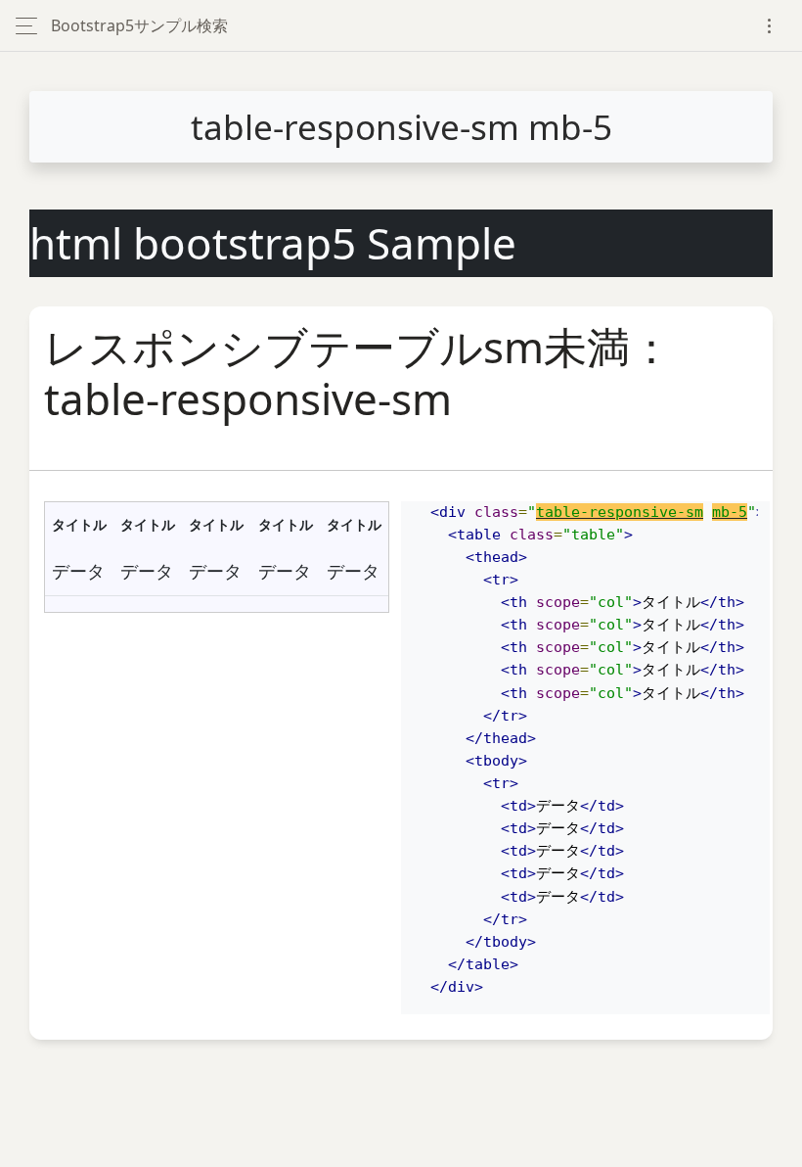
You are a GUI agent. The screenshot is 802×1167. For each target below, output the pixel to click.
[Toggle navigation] (769, 26)
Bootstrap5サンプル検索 (139, 25)
